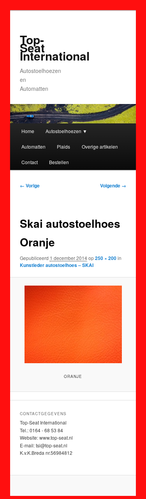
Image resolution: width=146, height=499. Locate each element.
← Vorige (30, 185)
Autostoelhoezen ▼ (66, 131)
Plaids (63, 146)
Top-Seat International (55, 47)
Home (27, 131)
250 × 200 (105, 258)
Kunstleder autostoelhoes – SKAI (56, 265)
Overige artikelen (100, 146)
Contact (29, 162)
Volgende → (113, 185)
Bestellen (59, 162)
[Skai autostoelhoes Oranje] (72, 324)
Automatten (33, 146)
